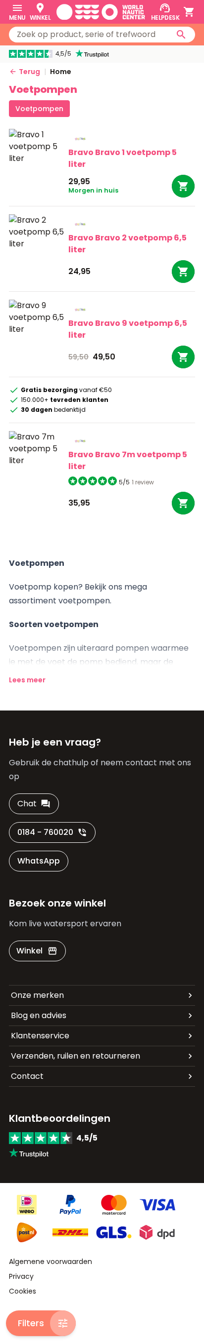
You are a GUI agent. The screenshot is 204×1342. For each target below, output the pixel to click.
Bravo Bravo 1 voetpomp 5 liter (122, 158)
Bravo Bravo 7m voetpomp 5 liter (127, 460)
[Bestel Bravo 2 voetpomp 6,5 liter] (183, 271)
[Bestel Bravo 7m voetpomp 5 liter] (183, 503)
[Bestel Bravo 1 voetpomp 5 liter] (183, 186)
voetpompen (39, 109)
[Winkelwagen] (189, 12)
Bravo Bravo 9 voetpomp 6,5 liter (127, 329)
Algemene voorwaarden (50, 1261)
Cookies (22, 1291)
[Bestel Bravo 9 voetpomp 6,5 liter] (183, 357)
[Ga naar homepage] (100, 12)
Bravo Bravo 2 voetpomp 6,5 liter (127, 243)
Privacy (21, 1276)
